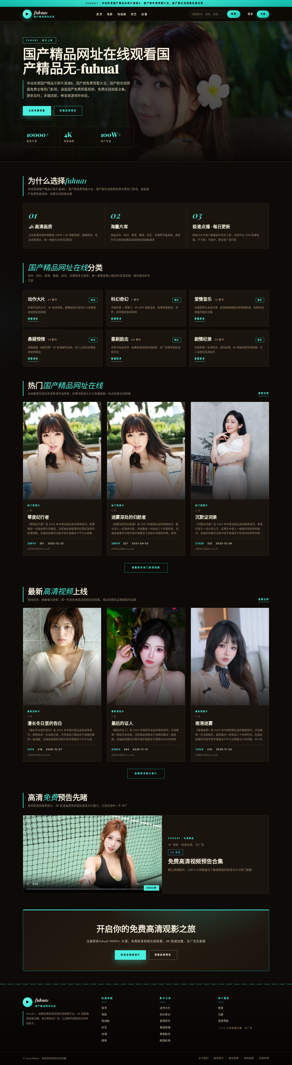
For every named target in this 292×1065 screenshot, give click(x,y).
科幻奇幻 (165, 1014)
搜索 (233, 14)
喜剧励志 (165, 1033)
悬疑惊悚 (165, 1027)
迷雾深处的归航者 (128, 517)
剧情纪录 (165, 1040)
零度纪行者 (38, 517)
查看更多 (33, 318)
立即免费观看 (37, 110)
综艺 (134, 13)
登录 (250, 14)
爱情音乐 (165, 1020)
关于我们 (204, 1058)
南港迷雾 (204, 723)
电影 (110, 13)
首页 (99, 13)
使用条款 (249, 1058)
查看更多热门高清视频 (146, 567)
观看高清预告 (68, 110)
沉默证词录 (206, 517)
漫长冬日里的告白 (44, 723)
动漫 (144, 13)
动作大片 (165, 1007)
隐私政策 (234, 1058)
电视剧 (122, 13)
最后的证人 (122, 723)
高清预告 (223, 1020)
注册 (263, 14)
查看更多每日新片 (146, 773)
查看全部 (263, 393)
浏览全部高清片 (130, 954)
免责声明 (264, 1058)
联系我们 (219, 1058)
